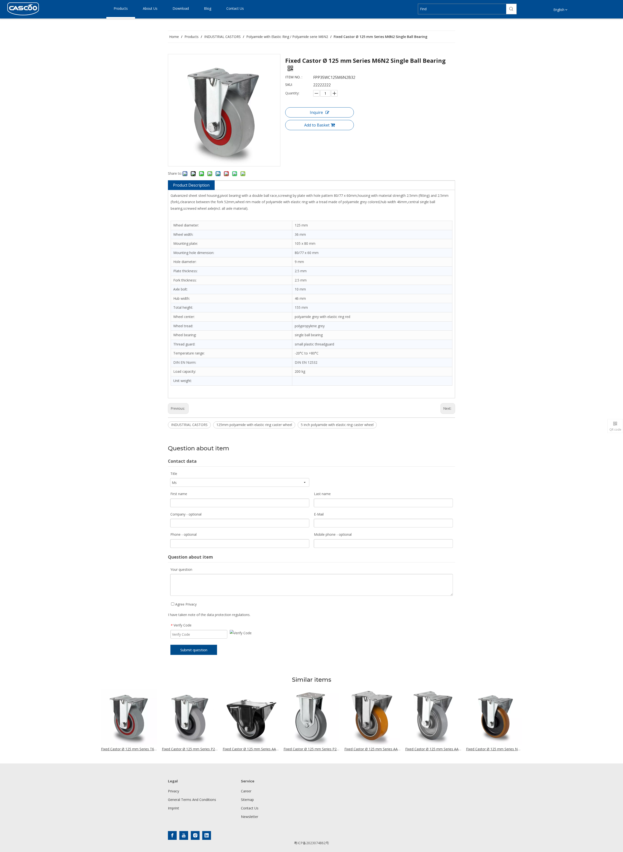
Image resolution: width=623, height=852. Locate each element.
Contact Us (249, 808)
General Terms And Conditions (192, 799)
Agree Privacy (185, 604)
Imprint (173, 808)
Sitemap (247, 799)
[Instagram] (195, 835)
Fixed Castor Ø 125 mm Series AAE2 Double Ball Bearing (433, 749)
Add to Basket (317, 125)
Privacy (173, 791)
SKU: (289, 84)
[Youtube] (183, 835)
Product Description (191, 185)
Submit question (193, 649)
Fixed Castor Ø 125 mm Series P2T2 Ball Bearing (311, 749)
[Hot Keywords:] (511, 9)
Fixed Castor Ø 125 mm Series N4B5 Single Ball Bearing (494, 749)
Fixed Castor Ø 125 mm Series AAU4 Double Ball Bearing (251, 749)
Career (246, 791)
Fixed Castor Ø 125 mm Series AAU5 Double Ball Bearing (372, 749)
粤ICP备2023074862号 (311, 843)
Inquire (316, 112)
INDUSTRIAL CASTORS (189, 424)
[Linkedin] (206, 835)
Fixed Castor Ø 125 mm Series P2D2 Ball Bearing (190, 749)
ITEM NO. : (293, 77)
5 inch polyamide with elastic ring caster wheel (337, 424)
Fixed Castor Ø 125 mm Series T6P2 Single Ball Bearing (129, 749)
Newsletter (249, 816)
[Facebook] (172, 835)
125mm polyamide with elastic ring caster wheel (254, 424)
